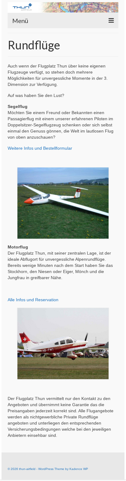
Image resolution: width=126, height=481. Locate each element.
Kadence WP (78, 469)
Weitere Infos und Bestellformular (40, 148)
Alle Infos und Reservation (33, 299)
